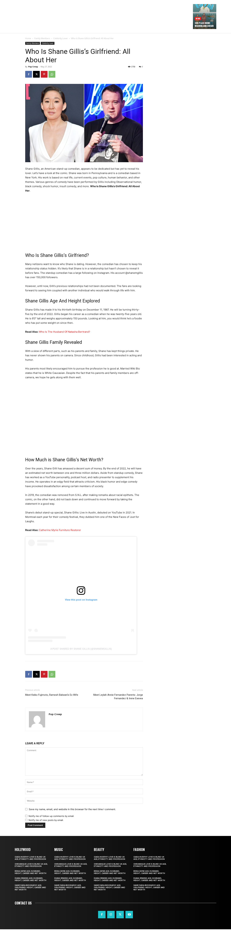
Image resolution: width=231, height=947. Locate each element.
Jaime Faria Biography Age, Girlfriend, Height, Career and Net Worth (30, 887)
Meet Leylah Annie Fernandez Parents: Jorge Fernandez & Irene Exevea (118, 696)
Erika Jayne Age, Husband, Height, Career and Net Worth (30, 872)
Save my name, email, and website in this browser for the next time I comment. (72, 809)
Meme (198, 18)
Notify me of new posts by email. (46, 820)
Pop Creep (33, 66)
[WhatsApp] (52, 74)
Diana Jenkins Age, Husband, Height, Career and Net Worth (30, 879)
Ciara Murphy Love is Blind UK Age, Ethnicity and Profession (30, 858)
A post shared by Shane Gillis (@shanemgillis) (81, 648)
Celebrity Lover (60, 38)
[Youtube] (129, 914)
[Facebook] (28, 74)
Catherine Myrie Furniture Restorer (60, 530)
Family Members (42, 38)
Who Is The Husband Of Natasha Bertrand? (64, 331)
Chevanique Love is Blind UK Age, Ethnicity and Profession (31, 865)
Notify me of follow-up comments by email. (51, 816)
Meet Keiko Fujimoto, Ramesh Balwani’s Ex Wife (51, 694)
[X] (36, 74)
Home (28, 38)
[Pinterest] (44, 74)
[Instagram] (111, 914)
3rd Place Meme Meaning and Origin (204, 24)
